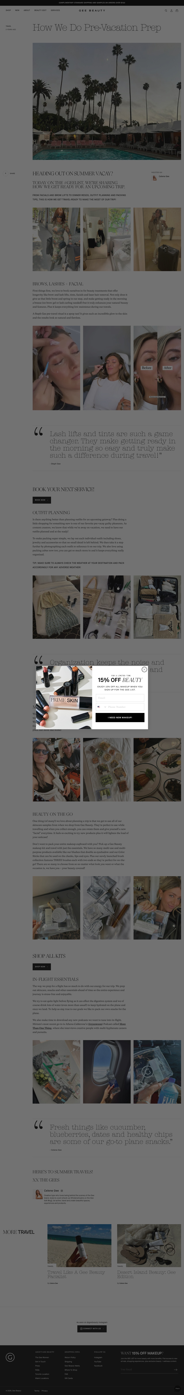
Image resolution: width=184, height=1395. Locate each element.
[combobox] (101, 707)
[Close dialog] (144, 669)
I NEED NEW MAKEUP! (120, 717)
